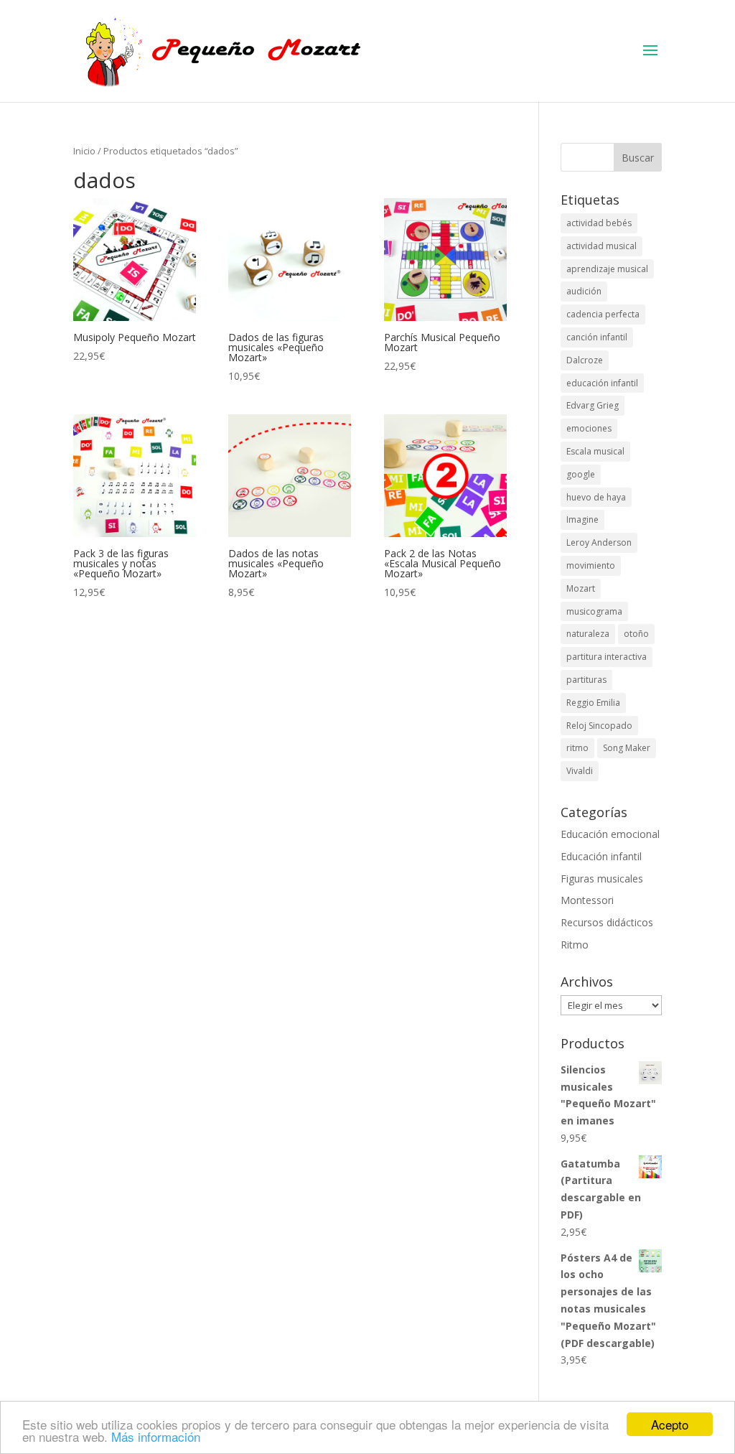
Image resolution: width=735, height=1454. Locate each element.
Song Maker (626, 748)
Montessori (587, 900)
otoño (636, 634)
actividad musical (601, 246)
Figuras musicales (602, 878)
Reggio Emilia (593, 702)
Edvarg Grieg (592, 405)
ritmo (577, 748)
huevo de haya (596, 497)
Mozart (580, 588)
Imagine (582, 519)
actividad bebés (599, 223)
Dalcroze (584, 360)
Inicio (84, 150)
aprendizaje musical (607, 269)
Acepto (669, 1424)
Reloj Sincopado (599, 725)
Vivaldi (579, 771)
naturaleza (587, 634)
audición (583, 291)
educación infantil (602, 383)
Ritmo (575, 944)
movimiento (590, 565)
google (580, 474)
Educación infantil (601, 856)
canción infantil (596, 337)
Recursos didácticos (607, 922)
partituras (586, 680)
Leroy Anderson (599, 542)
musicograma (594, 611)
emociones (589, 428)
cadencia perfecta (603, 314)
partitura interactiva (606, 657)
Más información (155, 1436)
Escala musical (595, 451)
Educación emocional (610, 834)
